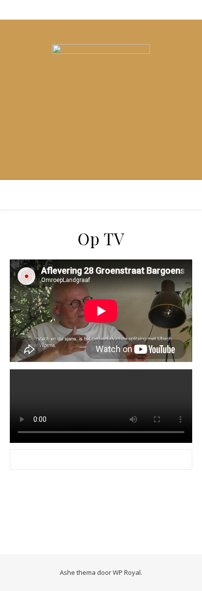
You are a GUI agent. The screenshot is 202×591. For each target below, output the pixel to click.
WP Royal (127, 572)
